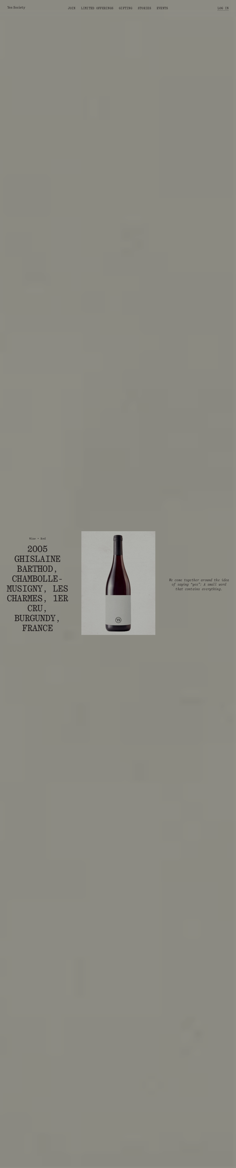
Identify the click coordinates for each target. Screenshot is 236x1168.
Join (72, 8)
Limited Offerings (97, 8)
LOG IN (223, 8)
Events (162, 8)
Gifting (125, 8)
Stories (144, 8)
